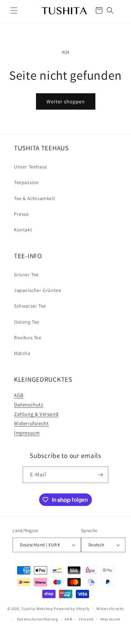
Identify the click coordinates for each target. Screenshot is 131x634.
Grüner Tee (26, 274)
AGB (19, 395)
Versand (86, 619)
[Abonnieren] (100, 475)
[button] (14, 10)
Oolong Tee (26, 322)
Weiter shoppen (65, 101)
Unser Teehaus (30, 167)
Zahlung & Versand (36, 414)
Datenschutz (28, 404)
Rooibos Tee (28, 337)
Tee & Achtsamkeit (34, 198)
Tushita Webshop (37, 608)
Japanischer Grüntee (37, 290)
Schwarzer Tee (30, 306)
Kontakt (23, 230)
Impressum (26, 432)
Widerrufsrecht (31, 423)
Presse (21, 214)
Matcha (22, 353)
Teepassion (26, 182)
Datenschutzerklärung (37, 619)
